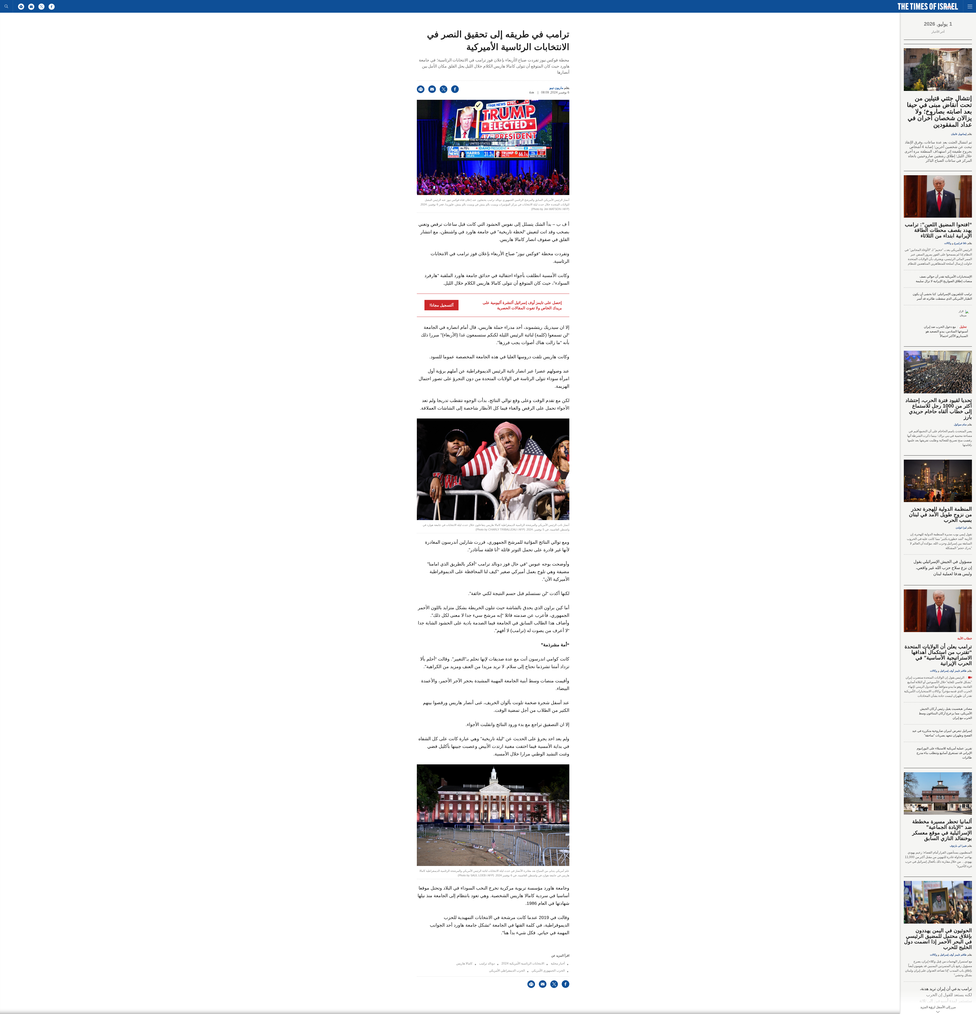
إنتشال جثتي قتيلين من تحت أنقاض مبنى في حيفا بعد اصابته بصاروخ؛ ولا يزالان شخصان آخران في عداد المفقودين (939, 111)
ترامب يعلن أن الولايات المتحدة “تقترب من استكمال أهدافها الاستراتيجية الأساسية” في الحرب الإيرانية (938, 655)
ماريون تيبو (556, 88)
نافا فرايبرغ (960, 243)
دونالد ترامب (487, 963)
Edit (531, 92)
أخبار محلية (558, 963)
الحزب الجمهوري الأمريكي (548, 970)
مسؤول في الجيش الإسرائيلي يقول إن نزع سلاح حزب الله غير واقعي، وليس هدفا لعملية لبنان (942, 567)
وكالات (947, 243)
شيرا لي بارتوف (958, 845)
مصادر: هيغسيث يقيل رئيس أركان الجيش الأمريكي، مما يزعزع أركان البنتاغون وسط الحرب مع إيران (945, 713)
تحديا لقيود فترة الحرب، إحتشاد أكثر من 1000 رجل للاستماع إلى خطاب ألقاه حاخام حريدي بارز (938, 408)
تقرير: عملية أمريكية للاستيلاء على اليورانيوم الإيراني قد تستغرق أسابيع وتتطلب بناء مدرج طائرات (944, 753)
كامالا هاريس (464, 963)
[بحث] (6, 6)
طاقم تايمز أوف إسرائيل (953, 670)
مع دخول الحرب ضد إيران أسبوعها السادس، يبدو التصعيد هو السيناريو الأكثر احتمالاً (946, 331)
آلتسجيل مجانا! (441, 305)
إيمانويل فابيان (959, 134)
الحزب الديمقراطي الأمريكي (507, 970)
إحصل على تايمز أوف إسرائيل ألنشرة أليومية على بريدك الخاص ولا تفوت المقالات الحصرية (522, 305)
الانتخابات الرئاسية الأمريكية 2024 (522, 963)
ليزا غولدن (961, 527)
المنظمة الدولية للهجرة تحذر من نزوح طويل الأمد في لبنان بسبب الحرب (940, 514)
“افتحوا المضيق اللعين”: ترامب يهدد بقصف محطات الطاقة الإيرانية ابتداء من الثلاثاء (938, 230)
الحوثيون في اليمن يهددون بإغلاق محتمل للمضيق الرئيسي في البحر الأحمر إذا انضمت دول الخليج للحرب (938, 939)
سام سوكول (960, 424)
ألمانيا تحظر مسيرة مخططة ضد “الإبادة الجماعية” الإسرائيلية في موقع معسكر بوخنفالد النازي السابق (942, 830)
